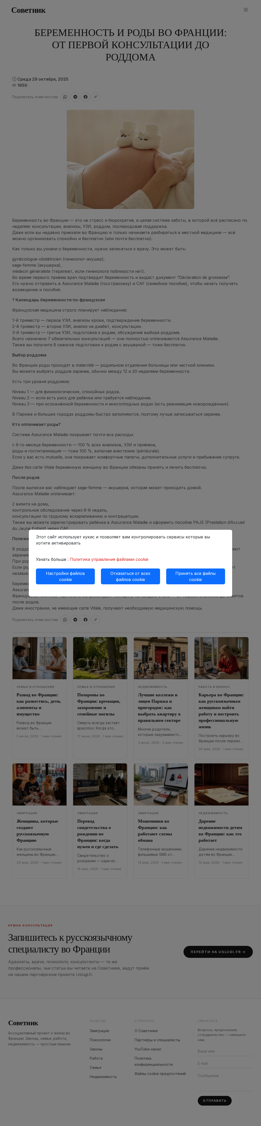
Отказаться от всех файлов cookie (130, 576)
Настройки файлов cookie (65, 576)
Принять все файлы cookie (195, 576)
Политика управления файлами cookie (109, 559)
